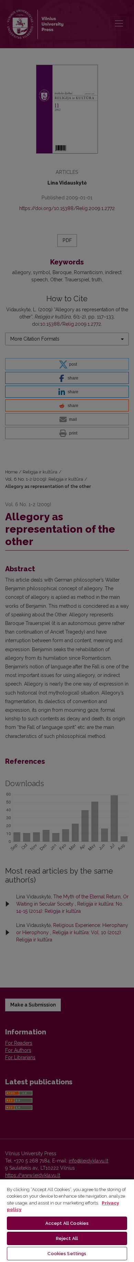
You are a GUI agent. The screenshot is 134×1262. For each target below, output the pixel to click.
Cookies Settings (66, 1253)
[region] (67, 1220)
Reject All (67, 1238)
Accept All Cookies (67, 1223)
